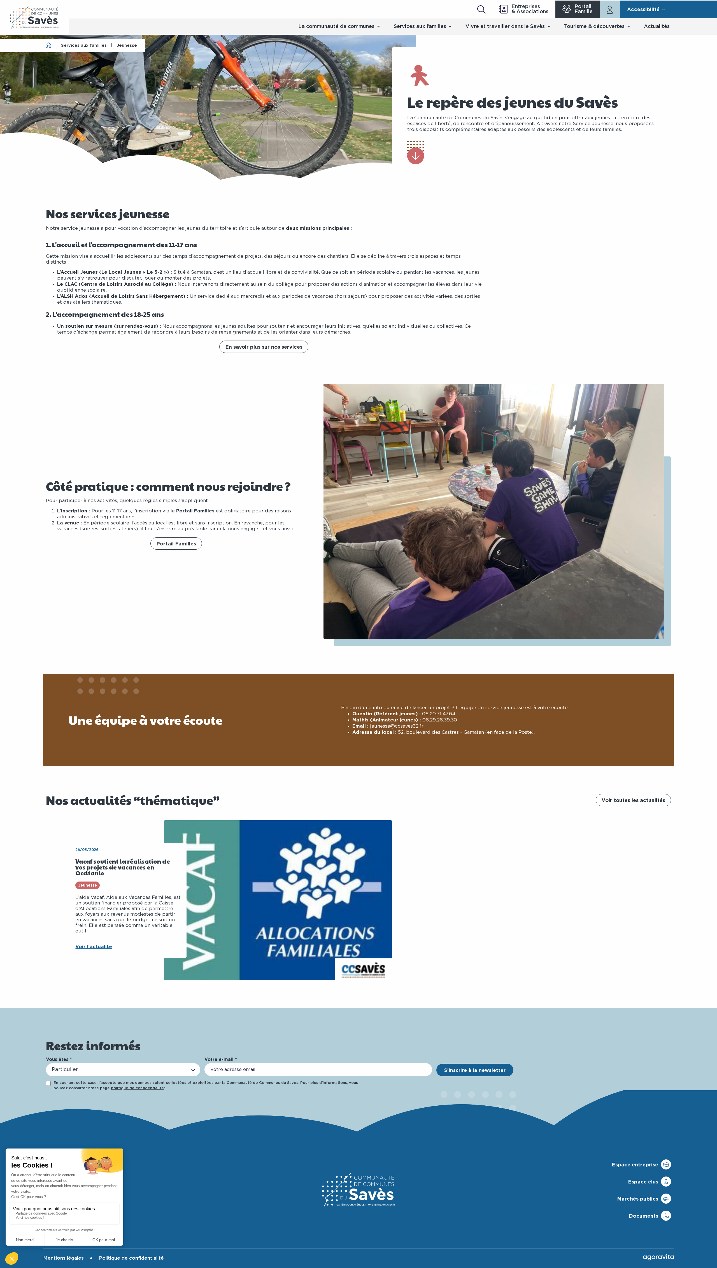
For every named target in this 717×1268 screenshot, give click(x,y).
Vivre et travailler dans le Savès (505, 26)
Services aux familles (420, 26)
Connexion (610, 9)
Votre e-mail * (220, 1059)
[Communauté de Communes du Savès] (34, 17)
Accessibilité (643, 9)
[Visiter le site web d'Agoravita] (658, 1257)
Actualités (657, 26)
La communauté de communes (336, 26)
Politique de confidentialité (131, 1258)
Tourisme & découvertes (594, 26)
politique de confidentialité (137, 1088)
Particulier (65, 1069)
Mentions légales (63, 1258)
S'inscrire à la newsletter (475, 1070)
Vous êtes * (59, 1059)
